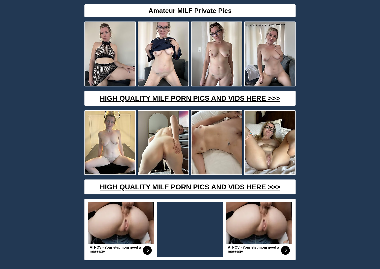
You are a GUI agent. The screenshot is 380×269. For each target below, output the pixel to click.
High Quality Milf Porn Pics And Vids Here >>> (190, 98)
